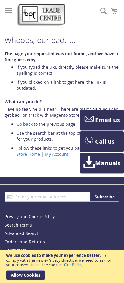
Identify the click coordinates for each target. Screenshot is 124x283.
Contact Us (15, 250)
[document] (62, 266)
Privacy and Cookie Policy (30, 216)
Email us (107, 120)
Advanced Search (22, 233)
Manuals (108, 163)
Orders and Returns (25, 242)
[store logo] (42, 15)
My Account (56, 154)
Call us (105, 141)
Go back (25, 124)
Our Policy (73, 264)
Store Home (28, 154)
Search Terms (18, 225)
